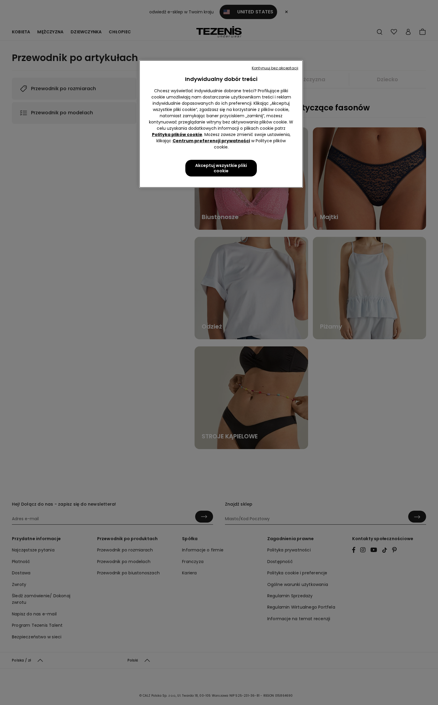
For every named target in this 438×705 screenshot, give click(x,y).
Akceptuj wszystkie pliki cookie (221, 168)
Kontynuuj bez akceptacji (275, 68)
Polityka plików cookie (177, 134)
